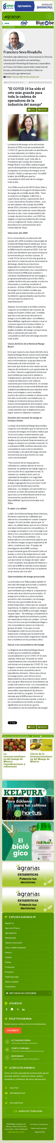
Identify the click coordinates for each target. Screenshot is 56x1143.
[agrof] (28, 874)
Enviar (32, 110)
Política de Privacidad (39, 1128)
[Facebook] (6, 1009)
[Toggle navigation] (50, 16)
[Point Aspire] (28, 6)
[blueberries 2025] (40, 22)
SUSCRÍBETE (13, 1030)
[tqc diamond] (28, 800)
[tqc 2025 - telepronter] (15, 22)
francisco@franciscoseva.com (25, 77)
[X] (18, 1009)
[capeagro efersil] (28, 841)
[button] (35, 736)
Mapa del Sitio (40, 1132)
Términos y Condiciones (39, 1124)
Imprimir (43, 110)
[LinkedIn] (23, 1009)
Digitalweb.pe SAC (16, 1132)
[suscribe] (28, 900)
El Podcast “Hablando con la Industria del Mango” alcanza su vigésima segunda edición (42, 760)
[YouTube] (12, 1009)
